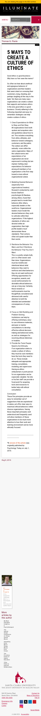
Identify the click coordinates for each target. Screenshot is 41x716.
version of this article (18, 443)
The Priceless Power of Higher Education (7, 656)
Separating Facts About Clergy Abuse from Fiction (7, 646)
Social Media (35, 710)
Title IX (37, 698)
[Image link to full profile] (7, 580)
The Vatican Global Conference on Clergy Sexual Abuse (7, 634)
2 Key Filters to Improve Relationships (8, 665)
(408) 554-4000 (7, 698)
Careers (4, 703)
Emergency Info (7, 701)
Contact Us (35, 693)
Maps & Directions (33, 695)
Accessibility (25, 714)
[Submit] (28, 20)
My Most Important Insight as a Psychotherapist (9, 624)
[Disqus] (20, 489)
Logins (4, 705)
